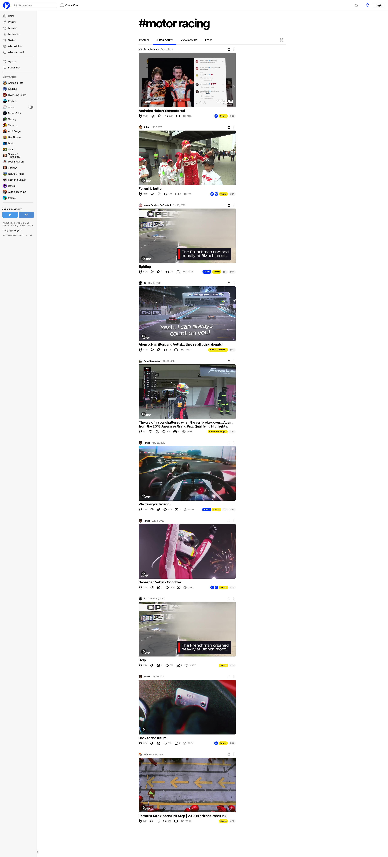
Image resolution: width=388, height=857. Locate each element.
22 (232, 743)
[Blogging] (18, 89)
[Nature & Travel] (18, 174)
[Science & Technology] (18, 156)
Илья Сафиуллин (152, 361)
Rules (22, 225)
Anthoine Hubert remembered (162, 111)
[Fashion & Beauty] (18, 180)
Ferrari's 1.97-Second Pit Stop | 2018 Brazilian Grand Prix (182, 816)
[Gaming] (18, 119)
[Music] (18, 143)
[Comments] (159, 116)
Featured (12, 28)
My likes (12, 61)
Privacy (14, 225)
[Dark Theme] (356, 5)
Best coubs (14, 34)
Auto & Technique (218, 350)
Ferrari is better (151, 189)
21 (232, 194)
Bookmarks (14, 67)
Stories (11, 40)
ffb (145, 283)
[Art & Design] (18, 131)
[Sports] (18, 149)
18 (232, 349)
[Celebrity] (18, 168)
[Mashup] (18, 101)
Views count (189, 40)
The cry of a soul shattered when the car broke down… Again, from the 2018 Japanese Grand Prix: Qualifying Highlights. (186, 424)
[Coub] (6, 5)
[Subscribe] (30, 107)
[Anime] (18, 107)
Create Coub (72, 5)
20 (232, 431)
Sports (223, 116)
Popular (12, 21)
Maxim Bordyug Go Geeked (157, 205)
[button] (282, 40)
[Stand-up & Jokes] (18, 95)
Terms (6, 225)
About (6, 223)
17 (232, 821)
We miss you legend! (154, 504)
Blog (12, 223)
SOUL (146, 599)
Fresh (208, 40)
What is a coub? (16, 52)
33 (232, 587)
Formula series (151, 49)
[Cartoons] (18, 125)
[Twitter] (10, 215)
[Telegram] (26, 215)
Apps (19, 223)
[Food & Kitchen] (18, 162)
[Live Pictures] (18, 137)
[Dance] (18, 186)
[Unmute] (143, 180)
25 (232, 116)
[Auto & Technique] (18, 192)
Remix (207, 272)
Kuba (146, 127)
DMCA (30, 225)
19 (232, 665)
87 (232, 509)
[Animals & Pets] (18, 83)
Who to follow (15, 46)
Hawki (147, 443)
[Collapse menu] (38, 852)
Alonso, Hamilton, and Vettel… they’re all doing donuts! (181, 344)
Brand (26, 223)
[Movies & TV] (18, 113)
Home (11, 15)
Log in (379, 5)
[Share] (229, 49)
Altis (146, 754)
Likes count (164, 40)
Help (142, 660)
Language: (12, 230)
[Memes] (18, 198)
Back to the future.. (153, 738)
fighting (145, 267)
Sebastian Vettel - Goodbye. (160, 582)
